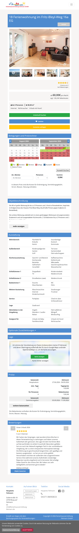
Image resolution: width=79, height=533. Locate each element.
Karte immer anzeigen (40, 361)
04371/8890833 (49, 496)
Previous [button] (13, 48)
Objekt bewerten (20, 471)
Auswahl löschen (63, 170)
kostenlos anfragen (39, 127)
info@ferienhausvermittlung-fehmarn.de (16, 508)
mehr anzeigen (18, 226)
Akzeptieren (27, 530)
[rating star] (59, 83)
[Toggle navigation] (71, 4)
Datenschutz (29, 497)
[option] (39, 48)
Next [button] (65, 48)
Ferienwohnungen (31, 491)
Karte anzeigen (39, 357)
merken (40, 121)
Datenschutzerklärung (11, 530)
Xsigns (17, 516)
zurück (63, 24)
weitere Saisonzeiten (21, 406)
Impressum (28, 494)
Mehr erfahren (39, 352)
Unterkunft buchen (39, 115)
